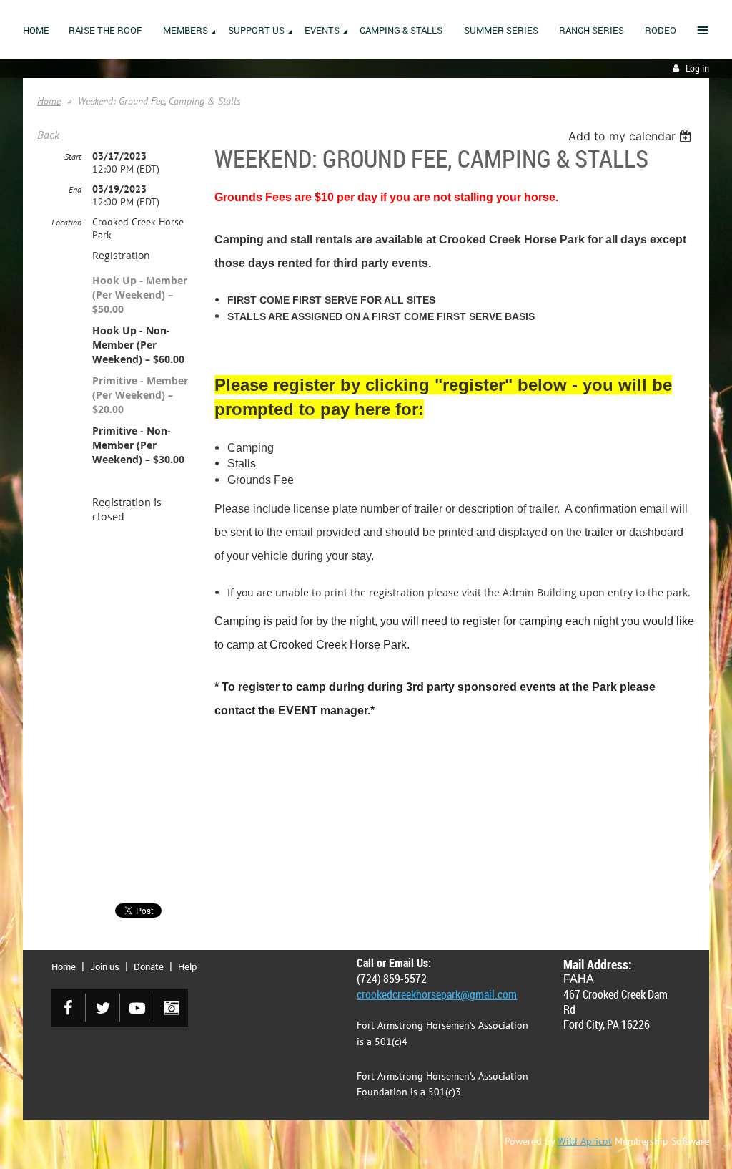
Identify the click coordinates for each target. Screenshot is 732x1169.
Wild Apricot (585, 1141)
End (75, 189)
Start (72, 156)
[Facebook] (68, 1008)
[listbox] (631, 136)
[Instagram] (171, 1008)
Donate (149, 966)
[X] (102, 1008)
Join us (104, 966)
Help (187, 966)
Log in (697, 68)
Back (48, 134)
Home (49, 100)
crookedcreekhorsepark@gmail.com (437, 994)
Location (66, 222)
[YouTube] (137, 1008)
